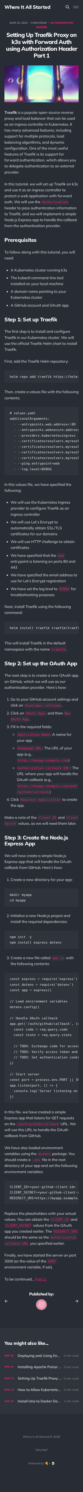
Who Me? (41, 1450)
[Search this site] (67, 7)
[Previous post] (7, 1301)
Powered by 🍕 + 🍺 (41, 1463)
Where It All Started (27, 7)
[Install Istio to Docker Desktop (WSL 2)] (41, 1401)
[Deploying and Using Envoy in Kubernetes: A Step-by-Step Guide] (41, 1355)
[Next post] (75, 1301)
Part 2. (40, 1279)
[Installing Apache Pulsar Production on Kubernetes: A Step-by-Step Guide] (41, 1367)
